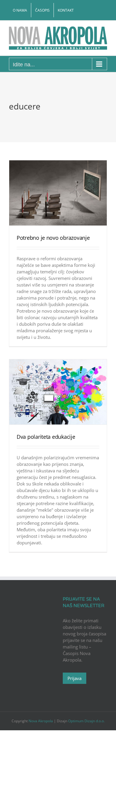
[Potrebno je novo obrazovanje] (58, 192)
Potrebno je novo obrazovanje (53, 237)
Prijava (74, 678)
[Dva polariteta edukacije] (58, 391)
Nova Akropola (41, 720)
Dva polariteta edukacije (46, 436)
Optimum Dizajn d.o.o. (86, 720)
